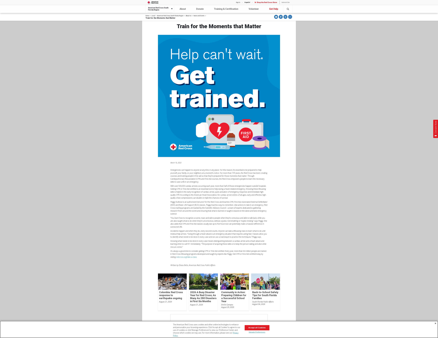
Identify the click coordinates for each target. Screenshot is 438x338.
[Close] (435, 323)
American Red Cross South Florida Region (170, 16)
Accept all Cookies (257, 327)
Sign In (238, 2)
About (183, 9)
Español (247, 2)
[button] (287, 9)
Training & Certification (226, 9)
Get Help (273, 9)
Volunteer (254, 9)
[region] (219, 329)
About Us (188, 16)
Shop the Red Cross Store (267, 2)
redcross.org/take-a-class (186, 257)
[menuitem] (159, 9)
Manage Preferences (257, 332)
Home (147, 16)
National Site (286, 2)
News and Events (199, 16)
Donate (200, 9)
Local (153, 16)
